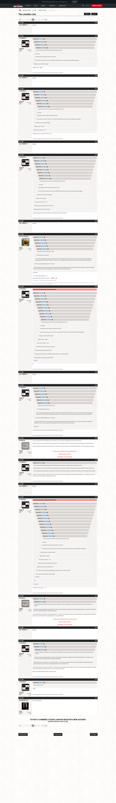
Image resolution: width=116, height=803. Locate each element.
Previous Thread (23, 734)
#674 (96, 627)
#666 (96, 286)
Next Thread (93, 734)
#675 (96, 640)
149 (42, 19)
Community (52, 5)
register (67, 720)
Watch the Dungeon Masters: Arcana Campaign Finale (55, 1)
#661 (96, 88)
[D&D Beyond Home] (18, 5)
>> (47, 47)
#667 (96, 372)
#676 (96, 679)
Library (43, 5)
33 (35, 19)
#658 (96, 22)
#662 (96, 141)
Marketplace (62, 5)
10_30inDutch (42, 41)
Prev (20, 19)
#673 (96, 595)
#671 (96, 483)
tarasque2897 (42, 240)
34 (38, 19)
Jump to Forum (58, 734)
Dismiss (74, 1)
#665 (96, 234)
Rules (35, 5)
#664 (96, 220)
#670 (96, 459)
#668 (96, 385)
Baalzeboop (40, 462)
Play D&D (27, 5)
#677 (96, 698)
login (57, 720)
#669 (96, 438)
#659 (96, 35)
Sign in (88, 5)
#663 (96, 154)
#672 (96, 497)
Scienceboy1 (41, 38)
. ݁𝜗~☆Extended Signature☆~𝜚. (40, 275)
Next (46, 19)
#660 (96, 75)
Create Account (97, 5)
